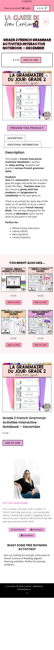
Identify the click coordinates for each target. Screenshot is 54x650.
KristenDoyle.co (24, 589)
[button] (46, 21)
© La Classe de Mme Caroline (18, 586)
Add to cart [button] (14, 302)
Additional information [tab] (22, 144)
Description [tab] (14, 138)
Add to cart (31, 60)
